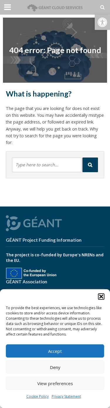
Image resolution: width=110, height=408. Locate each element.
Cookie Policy (37, 396)
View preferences (55, 383)
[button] (102, 22)
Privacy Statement (66, 396)
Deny (55, 367)
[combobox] (47, 165)
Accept (55, 351)
